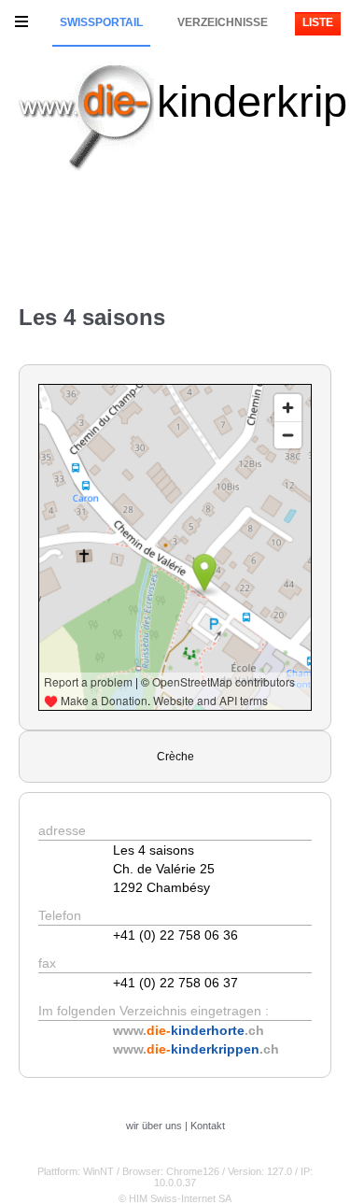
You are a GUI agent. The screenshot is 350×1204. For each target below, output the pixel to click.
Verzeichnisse (222, 22)
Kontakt (207, 1125)
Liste (317, 22)
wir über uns (154, 1125)
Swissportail (101, 22)
